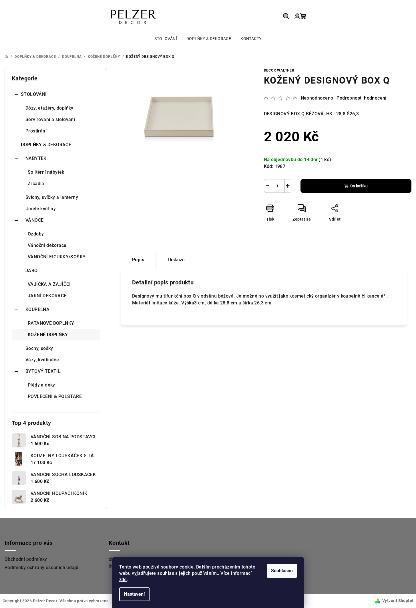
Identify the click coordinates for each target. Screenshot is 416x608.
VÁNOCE (34, 220)
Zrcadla (36, 183)
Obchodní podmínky (26, 559)
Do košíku (359, 186)
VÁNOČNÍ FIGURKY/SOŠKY (56, 257)
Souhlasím (282, 570)
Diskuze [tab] (176, 259)
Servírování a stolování (50, 119)
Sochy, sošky (39, 348)
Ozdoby (36, 234)
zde (123, 579)
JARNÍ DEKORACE (47, 295)
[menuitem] (166, 38)
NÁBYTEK (36, 158)
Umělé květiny (40, 208)
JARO (31, 270)
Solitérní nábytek (46, 172)
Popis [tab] (138, 259)
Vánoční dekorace (47, 245)
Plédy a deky (41, 385)
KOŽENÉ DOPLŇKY (48, 334)
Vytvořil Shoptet (397, 600)
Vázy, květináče (42, 360)
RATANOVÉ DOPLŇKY (51, 323)
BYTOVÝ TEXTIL (43, 371)
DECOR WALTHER (279, 70)
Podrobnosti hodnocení (361, 98)
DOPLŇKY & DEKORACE (46, 144)
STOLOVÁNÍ (34, 94)
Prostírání (36, 131)
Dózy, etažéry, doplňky (49, 108)
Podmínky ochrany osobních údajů (41, 567)
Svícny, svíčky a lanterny (51, 197)
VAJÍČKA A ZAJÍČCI (49, 284)
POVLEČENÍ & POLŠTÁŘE (55, 396)
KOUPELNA (37, 309)
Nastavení (134, 594)
